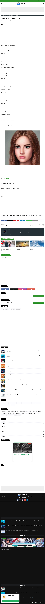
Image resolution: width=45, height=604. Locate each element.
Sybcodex (6, 178)
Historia (30, 413)
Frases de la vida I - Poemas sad (36, 248)
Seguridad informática (23, 411)
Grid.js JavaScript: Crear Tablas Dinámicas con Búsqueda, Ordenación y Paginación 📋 (22, 530)
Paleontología (18, 309)
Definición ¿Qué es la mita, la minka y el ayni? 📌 (15, 379)
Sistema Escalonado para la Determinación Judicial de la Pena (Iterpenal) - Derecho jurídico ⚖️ (23, 389)
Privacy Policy (42, 602)
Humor (27, 413)
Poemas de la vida (31, 215)
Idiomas (30, 403)
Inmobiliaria (15, 415)
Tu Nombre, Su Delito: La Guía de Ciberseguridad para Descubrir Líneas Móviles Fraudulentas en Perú (24, 369)
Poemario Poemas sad (7, 15)
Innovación (13, 309)
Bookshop (11, 186)
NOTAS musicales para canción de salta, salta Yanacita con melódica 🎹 (19, 365)
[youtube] (31, 289)
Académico (8, 411)
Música (7, 403)
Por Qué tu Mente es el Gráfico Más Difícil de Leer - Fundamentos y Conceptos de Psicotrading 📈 (24, 394)
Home (30, 602)
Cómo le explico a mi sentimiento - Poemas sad (22, 249)
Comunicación (34, 411)
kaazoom (6, 173)
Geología (23, 413)
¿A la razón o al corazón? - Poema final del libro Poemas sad (7, 249)
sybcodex (3, 20)
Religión (6, 309)
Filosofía (3, 403)
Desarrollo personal (12, 403)
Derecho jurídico (24, 403)
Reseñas (33, 403)
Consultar (38, 302)
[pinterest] (43, 1)
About (33, 602)
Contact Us (36, 602)
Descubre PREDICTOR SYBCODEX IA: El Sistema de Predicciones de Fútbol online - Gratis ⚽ (22, 350)
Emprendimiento (17, 413)
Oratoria (38, 413)
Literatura (16, 411)
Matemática (19, 403)
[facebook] (38, 1)
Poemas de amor (24, 215)
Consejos (12, 411)
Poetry (40, 215)
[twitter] (40, 1)
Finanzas (22, 429)
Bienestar (29, 411)
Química (3, 415)
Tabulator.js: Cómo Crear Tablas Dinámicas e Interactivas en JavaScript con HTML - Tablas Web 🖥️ (24, 525)
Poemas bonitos (12, 215)
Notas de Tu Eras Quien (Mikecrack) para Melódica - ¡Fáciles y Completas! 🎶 (20, 384)
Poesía (37, 215)
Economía (3, 413)
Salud (22, 434)
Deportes (7, 413)
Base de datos (38, 403)
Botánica (10, 415)
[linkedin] (27, 500)
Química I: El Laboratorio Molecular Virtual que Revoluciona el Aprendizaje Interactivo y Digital (23, 355)
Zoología (19, 415)
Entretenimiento (22, 428)
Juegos (34, 413)
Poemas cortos (18, 215)
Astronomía (12, 413)
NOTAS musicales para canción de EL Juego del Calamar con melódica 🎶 (19, 360)
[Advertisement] (22, 9)
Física (6, 415)
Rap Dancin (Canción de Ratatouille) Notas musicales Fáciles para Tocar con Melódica (21, 374)
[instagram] (42, 1)
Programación (40, 411)
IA (9, 309)
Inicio (3, 15)
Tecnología (3, 411)
